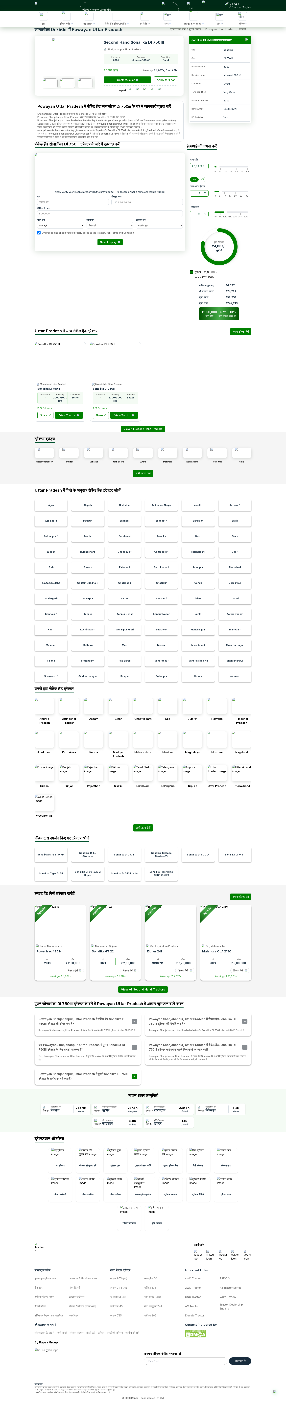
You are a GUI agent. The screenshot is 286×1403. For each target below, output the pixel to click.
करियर (101, 1332)
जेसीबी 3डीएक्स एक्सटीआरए (82, 1306)
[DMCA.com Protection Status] (195, 1333)
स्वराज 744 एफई (118, 1287)
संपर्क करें (90, 1332)
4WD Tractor (193, 1278)
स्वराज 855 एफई (118, 1278)
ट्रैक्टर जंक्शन (76, 1332)
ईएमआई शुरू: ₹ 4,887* (60, 976)
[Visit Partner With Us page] (209, 5)
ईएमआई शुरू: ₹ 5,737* (170, 976)
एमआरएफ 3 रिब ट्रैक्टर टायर (83, 1278)
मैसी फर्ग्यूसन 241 (153, 1306)
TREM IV (225, 1278)
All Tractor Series (230, 1287)
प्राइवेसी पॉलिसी (115, 1332)
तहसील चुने (140, 219)
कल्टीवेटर (73, 1315)
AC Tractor (192, 1306)
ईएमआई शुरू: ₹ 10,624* (226, 976)
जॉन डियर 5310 (152, 1297)
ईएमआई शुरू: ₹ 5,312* (115, 976)
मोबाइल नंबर (116, 196)
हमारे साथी (62, 1332)
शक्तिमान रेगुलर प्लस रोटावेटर (49, 1315)
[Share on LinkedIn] (138, 90)
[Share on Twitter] (146, 90)
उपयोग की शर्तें (132, 1332)
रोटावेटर (39, 1287)
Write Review (228, 1297)
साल (194, 179)
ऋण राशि (194, 159)
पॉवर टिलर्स (74, 1287)
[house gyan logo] (50, 1364)
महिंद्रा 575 (150, 1287)
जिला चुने (90, 219)
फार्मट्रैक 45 (116, 1306)
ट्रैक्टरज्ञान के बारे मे (44, 1332)
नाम (38, 196)
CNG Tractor (193, 1297)
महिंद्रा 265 (150, 1315)
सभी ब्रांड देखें (143, 473)
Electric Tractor (194, 1315)
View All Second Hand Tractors (143, 989)
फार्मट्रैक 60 (150, 1278)
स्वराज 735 (116, 1315)
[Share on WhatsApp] (153, 90)
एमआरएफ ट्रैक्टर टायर (45, 1278)
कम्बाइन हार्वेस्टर (76, 1297)
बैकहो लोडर (40, 1306)
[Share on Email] (160, 90)
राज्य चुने (41, 219)
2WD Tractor (193, 1287)
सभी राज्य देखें (143, 827)
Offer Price (43, 208)
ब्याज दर (195, 206)
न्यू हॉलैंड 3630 (118, 1297)
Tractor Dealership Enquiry (231, 1306)
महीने (202, 179)
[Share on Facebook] (131, 90)
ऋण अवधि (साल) (198, 186)
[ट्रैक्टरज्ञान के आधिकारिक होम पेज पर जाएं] (64, 1247)
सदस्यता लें (240, 1361)
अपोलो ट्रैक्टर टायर (44, 1297)
